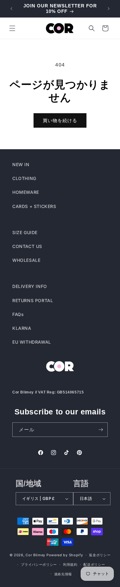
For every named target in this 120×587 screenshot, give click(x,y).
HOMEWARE (25, 192)
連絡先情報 (63, 574)
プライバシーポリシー (39, 564)
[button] (12, 28)
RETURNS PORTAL (32, 300)
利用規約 (70, 564)
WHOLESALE (26, 260)
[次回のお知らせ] (108, 8)
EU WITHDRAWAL (31, 342)
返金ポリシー (99, 555)
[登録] (100, 429)
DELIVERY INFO (29, 286)
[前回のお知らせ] (11, 8)
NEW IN (21, 164)
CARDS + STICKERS (34, 206)
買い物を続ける (60, 120)
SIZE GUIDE (25, 232)
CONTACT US (27, 246)
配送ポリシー (94, 564)
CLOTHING (24, 178)
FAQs (18, 314)
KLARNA (21, 328)
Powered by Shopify (64, 555)
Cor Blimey (35, 555)
